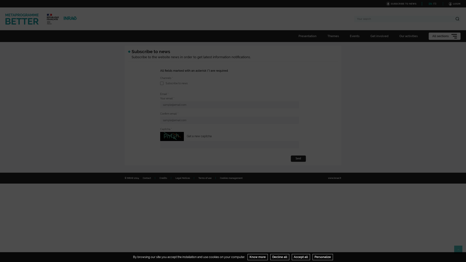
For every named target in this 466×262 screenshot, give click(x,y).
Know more (258, 257)
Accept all (301, 257)
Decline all (279, 257)
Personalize (323, 257)
